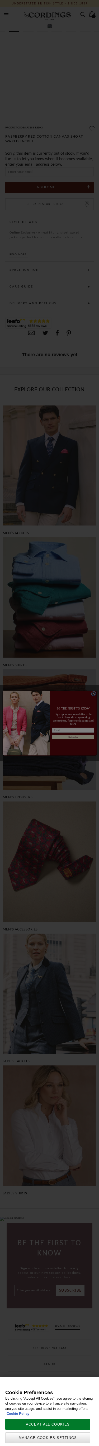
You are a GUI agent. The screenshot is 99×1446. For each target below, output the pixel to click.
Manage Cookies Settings (48, 1438)
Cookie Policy (18, 1414)
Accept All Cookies (48, 1424)
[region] (49, 1411)
